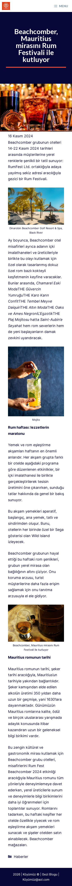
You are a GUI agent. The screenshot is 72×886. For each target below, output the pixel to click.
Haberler (21, 857)
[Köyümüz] (6, 6)
